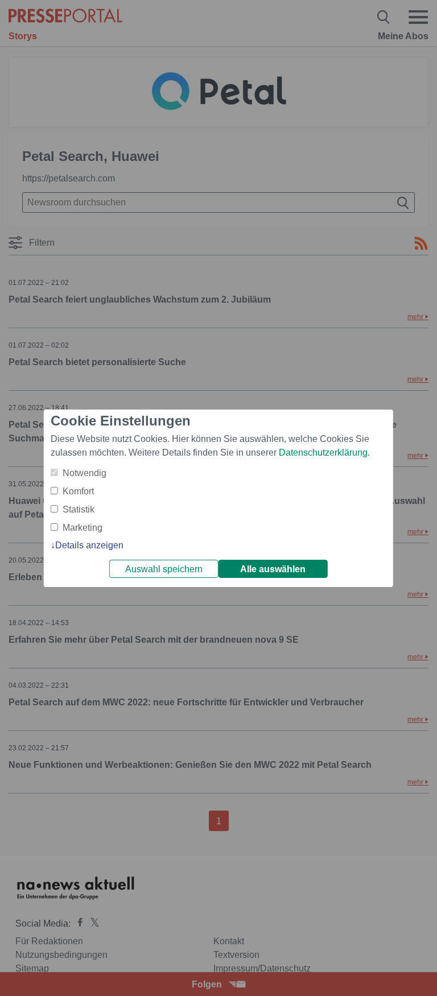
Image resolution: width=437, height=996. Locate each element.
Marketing (82, 527)
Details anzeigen (89, 545)
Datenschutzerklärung (323, 452)
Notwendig (84, 473)
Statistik (78, 509)
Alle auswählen (273, 569)
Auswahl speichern (164, 569)
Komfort (78, 491)
